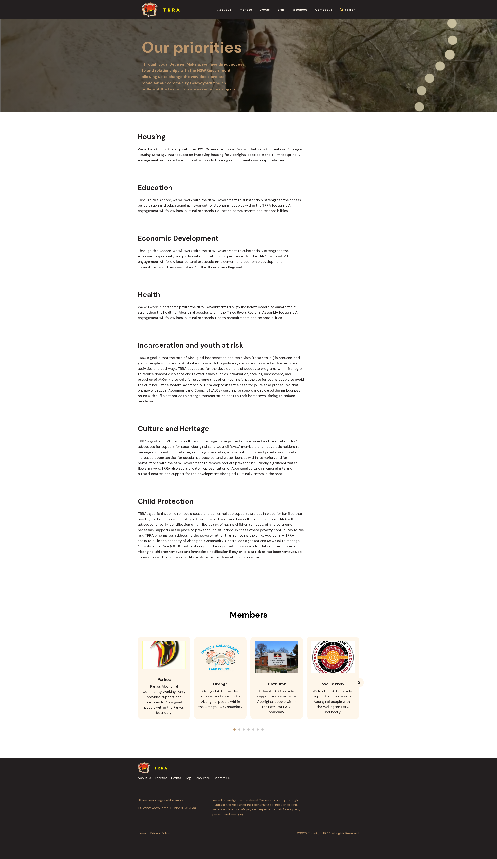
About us (224, 10)
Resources (299, 10)
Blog (280, 10)
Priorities (245, 10)
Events (265, 10)
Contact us (323, 10)
